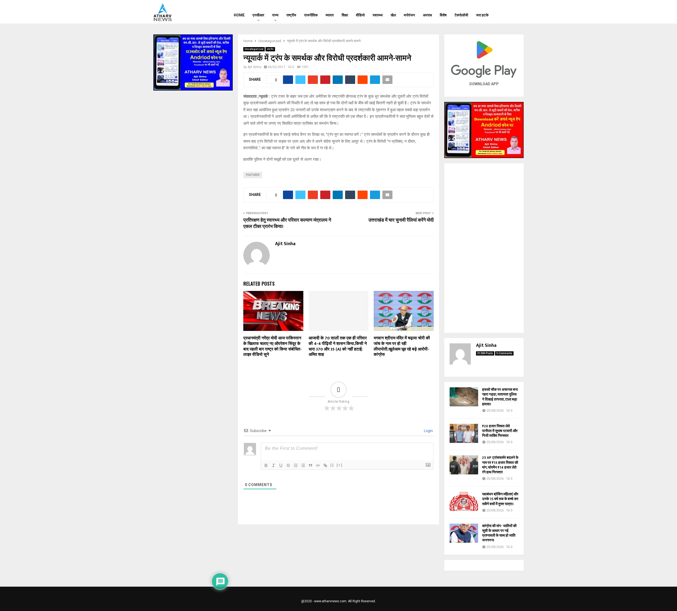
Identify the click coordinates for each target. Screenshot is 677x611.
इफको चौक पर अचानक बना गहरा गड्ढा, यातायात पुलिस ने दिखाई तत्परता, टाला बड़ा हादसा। (500, 397)
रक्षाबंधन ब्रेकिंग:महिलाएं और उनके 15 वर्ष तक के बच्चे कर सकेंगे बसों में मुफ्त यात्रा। (500, 499)
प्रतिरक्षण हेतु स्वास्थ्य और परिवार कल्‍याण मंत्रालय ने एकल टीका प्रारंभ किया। (287, 223)
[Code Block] (318, 465)
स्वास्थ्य (378, 15)
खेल (393, 15)
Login (428, 431)
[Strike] (288, 465)
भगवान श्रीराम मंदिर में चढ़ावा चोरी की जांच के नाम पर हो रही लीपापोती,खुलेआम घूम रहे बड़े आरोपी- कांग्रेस (402, 346)
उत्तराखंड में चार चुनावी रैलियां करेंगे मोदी (401, 220)
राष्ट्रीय (291, 15)
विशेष (443, 15)
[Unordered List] (303, 465)
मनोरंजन (409, 15)
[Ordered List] (295, 465)
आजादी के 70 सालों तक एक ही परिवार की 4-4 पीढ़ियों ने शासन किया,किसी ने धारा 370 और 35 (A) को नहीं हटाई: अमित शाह (338, 346)
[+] (339, 465)
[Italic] (273, 465)
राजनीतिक (311, 15)
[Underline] (281, 465)
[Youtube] (517, 12)
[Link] (325, 465)
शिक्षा (345, 15)
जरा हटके (482, 15)
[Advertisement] (484, 248)
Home (239, 15)
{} (332, 465)
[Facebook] (503, 12)
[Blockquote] (310, 465)
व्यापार (330, 15)
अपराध (427, 15)
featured (253, 174)
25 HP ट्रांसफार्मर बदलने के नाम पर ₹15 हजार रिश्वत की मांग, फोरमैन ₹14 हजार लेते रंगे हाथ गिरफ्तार (500, 465)
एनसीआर (258, 15)
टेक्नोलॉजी (461, 15)
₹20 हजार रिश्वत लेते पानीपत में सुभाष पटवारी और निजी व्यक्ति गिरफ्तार (500, 431)
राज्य (275, 15)
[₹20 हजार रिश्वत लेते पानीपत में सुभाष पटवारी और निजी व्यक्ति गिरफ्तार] (464, 433)
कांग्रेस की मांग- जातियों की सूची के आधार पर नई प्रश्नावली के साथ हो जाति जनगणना (499, 533)
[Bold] (266, 465)
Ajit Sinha (254, 67)
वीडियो (360, 15)
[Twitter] (510, 12)
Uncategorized (254, 49)
